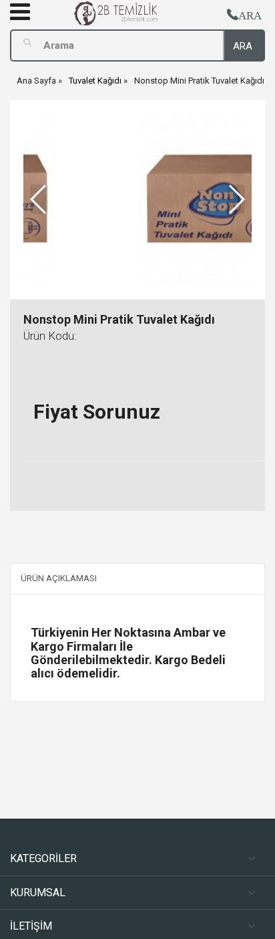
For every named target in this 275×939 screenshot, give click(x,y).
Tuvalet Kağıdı (95, 81)
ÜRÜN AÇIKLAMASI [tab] (59, 578)
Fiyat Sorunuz (96, 411)
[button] (236, 199)
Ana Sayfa (36, 81)
